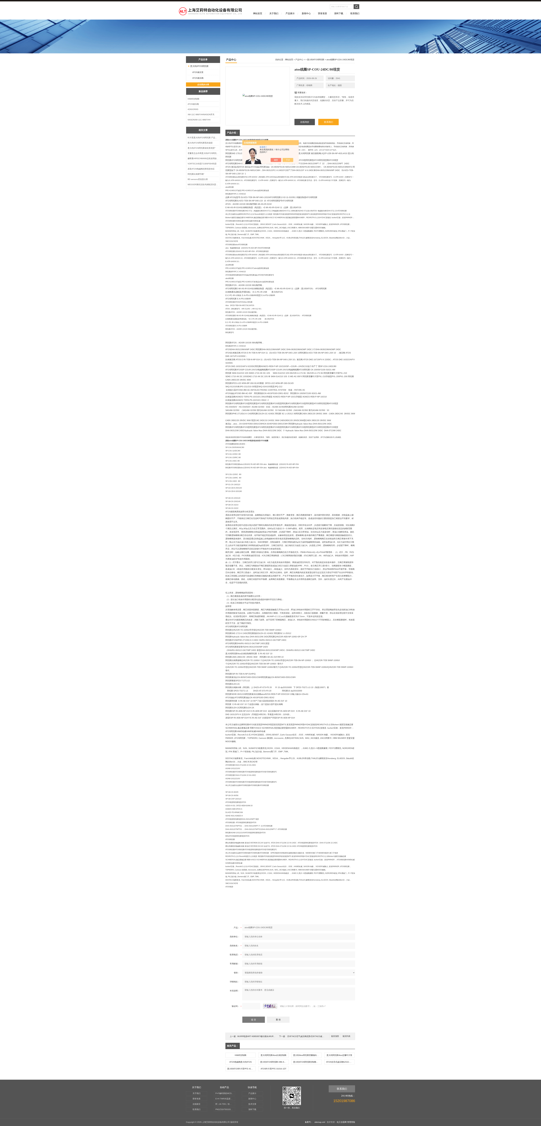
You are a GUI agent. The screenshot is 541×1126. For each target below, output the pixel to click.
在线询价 (304, 122)
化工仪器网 (342, 1122)
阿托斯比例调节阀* (196, 174)
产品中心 (299, 59)
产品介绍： (232, 133)
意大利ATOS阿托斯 (199, 66)
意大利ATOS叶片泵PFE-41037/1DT (241, 1069)
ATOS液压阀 (197, 78)
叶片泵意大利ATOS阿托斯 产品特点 (203, 137)
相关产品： (232, 1046)
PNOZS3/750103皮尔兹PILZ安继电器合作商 (225, 1109)
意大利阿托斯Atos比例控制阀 (273, 1055)
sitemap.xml (319, 1122)
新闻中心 (306, 13)
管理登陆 (351, 1122)
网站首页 (257, 13)
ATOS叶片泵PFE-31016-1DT (273, 1069)
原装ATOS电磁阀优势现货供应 (201, 169)
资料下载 (338, 13)
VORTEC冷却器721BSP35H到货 (202, 164)
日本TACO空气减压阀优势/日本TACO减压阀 (306, 1036)
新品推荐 (203, 91)
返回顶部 (335, 1036)
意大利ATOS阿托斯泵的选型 (200, 143)
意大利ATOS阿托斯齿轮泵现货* (201, 148)
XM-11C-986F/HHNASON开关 (201, 114)
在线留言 (196, 1104)
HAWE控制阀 (193, 99)
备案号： (309, 1122)
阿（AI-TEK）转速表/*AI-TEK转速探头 (225, 1104)
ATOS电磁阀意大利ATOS (240, 1062)
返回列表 (346, 1036)
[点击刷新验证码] (270, 1006)
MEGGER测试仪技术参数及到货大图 (203, 184)
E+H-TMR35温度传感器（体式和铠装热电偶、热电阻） (225, 1099)
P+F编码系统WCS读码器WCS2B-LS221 (225, 1093)
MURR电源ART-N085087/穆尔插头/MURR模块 (258, 1036)
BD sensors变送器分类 (198, 179)
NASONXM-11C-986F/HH (199, 120)
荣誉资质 (322, 13)
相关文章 (203, 130)
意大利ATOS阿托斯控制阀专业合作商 (307, 1062)
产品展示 (290, 13)
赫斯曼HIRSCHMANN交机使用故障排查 (203, 158)
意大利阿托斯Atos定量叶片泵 (339, 1055)
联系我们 (354, 13)
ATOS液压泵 (197, 72)
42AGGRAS (193, 109)
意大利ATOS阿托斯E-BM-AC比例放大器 (274, 1062)
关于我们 (273, 13)
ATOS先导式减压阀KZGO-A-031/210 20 (340, 1062)
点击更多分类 (203, 84)
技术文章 (252, 1104)
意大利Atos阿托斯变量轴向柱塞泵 (307, 1055)
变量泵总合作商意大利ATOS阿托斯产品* (203, 153)
